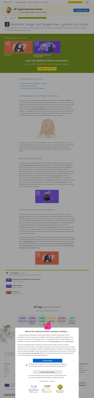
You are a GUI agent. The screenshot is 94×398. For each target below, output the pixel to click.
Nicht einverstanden (47, 372)
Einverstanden (47, 361)
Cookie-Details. (69, 341)
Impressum (52, 381)
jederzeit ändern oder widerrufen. (31, 353)
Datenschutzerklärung (55, 341)
